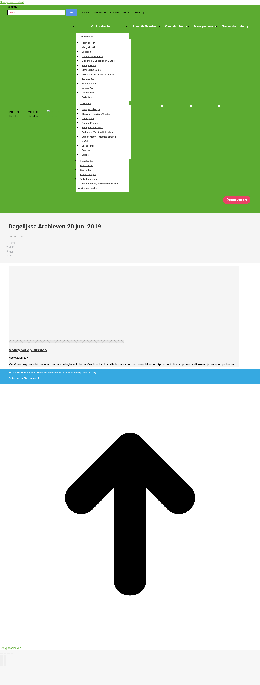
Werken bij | (101, 12)
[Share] (5, 653)
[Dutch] (146, 11)
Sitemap (86, 372)
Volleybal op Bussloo (28, 350)
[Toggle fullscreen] (8, 653)
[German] (152, 11)
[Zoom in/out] (12, 653)
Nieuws (12, 357)
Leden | (125, 12)
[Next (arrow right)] (5, 660)
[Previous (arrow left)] (1, 660)
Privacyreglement (71, 372)
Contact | (138, 12)
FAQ (94, 372)
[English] (149, 11)
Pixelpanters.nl (31, 378)
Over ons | (86, 12)
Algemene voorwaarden (49, 372)
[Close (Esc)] (1, 653)
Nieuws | (115, 12)
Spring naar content (12, 2)
